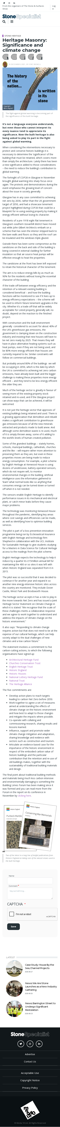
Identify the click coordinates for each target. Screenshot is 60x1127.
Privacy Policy (30, 1087)
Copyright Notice (30, 1080)
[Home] (21, 16)
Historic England (17, 670)
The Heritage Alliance (20, 684)
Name (11, 876)
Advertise (30, 1054)
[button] (6, 57)
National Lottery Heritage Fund (26, 677)
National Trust (17, 680)
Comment (13, 886)
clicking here (24, 795)
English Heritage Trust (21, 666)
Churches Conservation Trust (24, 663)
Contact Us (30, 1061)
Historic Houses (17, 673)
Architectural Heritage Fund (23, 659)
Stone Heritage (12, 36)
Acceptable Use (30, 1073)
